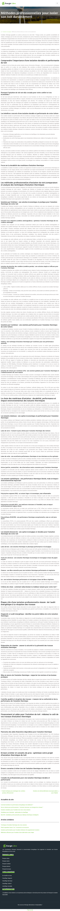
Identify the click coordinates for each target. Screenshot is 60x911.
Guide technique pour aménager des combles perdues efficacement (13, 792)
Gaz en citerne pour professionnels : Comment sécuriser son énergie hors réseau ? (22, 807)
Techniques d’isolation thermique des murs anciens (14, 825)
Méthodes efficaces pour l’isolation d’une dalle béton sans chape (17, 832)
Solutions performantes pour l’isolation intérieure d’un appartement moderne (20, 830)
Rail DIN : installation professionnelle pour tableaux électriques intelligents (20, 815)
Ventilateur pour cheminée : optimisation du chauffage (14, 812)
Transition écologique (6, 31)
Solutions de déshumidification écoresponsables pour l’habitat (45, 792)
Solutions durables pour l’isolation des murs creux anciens (15, 810)
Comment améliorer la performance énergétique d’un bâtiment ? (17, 805)
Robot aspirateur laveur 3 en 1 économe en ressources (15, 827)
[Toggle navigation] (57, 3)
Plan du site (30, 910)
